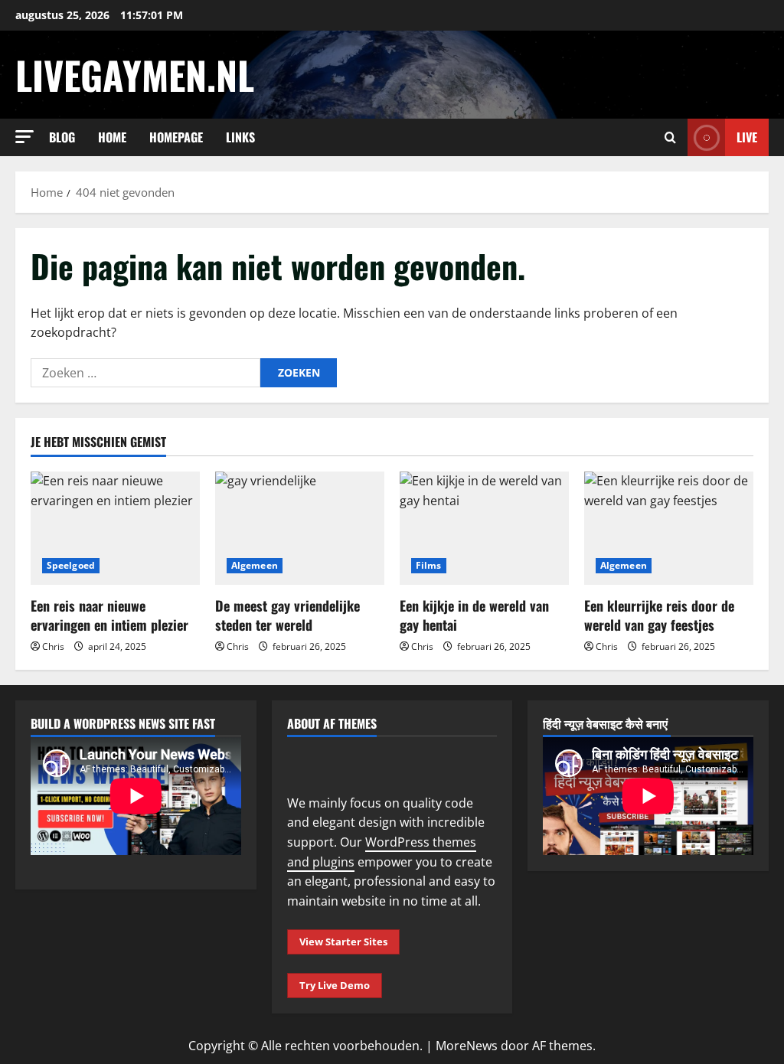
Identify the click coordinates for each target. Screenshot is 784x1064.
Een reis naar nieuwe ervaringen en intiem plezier (109, 615)
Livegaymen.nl (134, 74)
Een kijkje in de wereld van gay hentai (474, 615)
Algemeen (254, 565)
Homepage (176, 137)
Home (112, 137)
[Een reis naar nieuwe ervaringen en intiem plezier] (115, 528)
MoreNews (467, 1045)
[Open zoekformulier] (670, 137)
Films (429, 565)
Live (747, 137)
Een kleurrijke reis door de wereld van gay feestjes (659, 615)
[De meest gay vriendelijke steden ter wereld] (299, 528)
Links (240, 137)
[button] (24, 136)
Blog (62, 137)
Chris (53, 646)
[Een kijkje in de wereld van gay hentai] (484, 528)
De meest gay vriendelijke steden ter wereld (287, 615)
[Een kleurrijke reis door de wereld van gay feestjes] (668, 528)
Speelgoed (71, 565)
